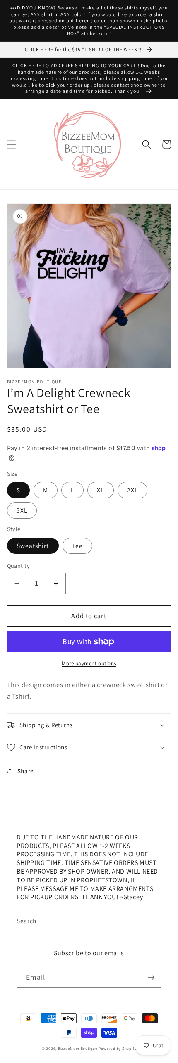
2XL (132, 490)
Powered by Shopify (117, 1048)
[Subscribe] (151, 977)
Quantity (18, 565)
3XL (22, 510)
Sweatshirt (33, 545)
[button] (11, 144)
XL (100, 490)
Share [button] (25, 771)
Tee (77, 545)
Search (26, 921)
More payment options (89, 663)
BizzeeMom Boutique (78, 1048)
